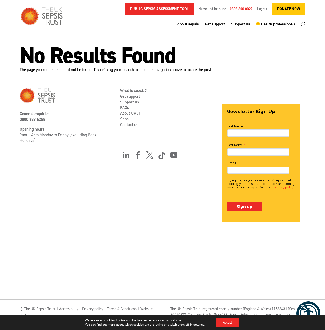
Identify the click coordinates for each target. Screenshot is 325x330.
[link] (308, 313)
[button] (276, 27)
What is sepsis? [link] (133, 90)
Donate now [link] (288, 8)
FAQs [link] (124, 107)
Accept (227, 322)
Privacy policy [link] (92, 308)
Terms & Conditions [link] (122, 308)
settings (198, 325)
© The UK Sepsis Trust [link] (37, 308)
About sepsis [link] (188, 24)
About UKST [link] (130, 113)
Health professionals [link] (278, 24)
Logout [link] (262, 9)
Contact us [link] (129, 124)
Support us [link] (240, 24)
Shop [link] (124, 119)
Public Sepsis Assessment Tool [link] (159, 8)
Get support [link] (215, 24)
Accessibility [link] (68, 308)
